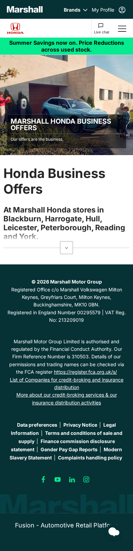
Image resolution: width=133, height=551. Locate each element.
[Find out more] (66, 46)
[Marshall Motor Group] (25, 9)
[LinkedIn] (72, 479)
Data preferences (37, 425)
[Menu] (122, 28)
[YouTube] (57, 479)
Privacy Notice (80, 425)
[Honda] (21, 28)
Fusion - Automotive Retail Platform (66, 525)
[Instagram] (86, 479)
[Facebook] (43, 479)
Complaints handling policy (90, 457)
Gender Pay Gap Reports (69, 449)
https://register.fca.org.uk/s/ (85, 372)
